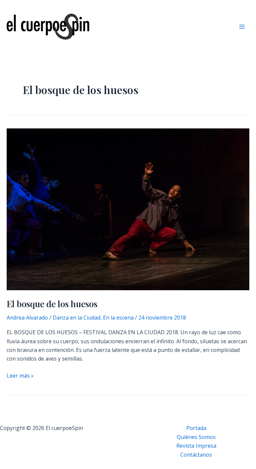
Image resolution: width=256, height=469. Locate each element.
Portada (196, 428)
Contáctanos (196, 454)
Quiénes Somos (196, 437)
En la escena (118, 317)
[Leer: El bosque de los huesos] (128, 208)
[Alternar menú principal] (242, 26)
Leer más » (20, 376)
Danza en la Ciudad (76, 317)
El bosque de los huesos (52, 304)
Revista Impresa (196, 445)
